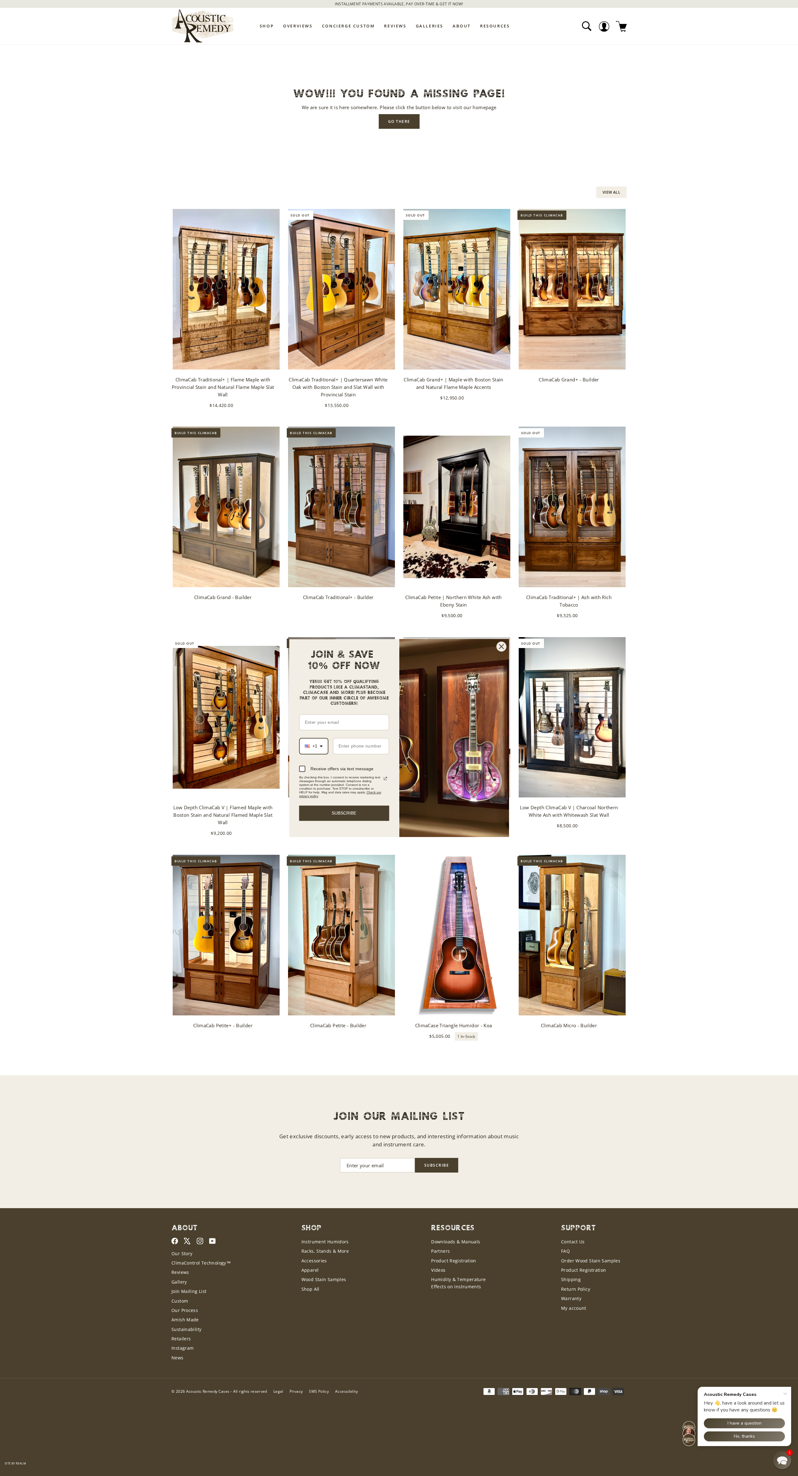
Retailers (181, 1339)
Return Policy (575, 1289)
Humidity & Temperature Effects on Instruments (458, 1282)
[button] (782, 1460)
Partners (440, 1251)
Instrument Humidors (325, 1242)
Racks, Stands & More (325, 1251)
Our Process (184, 1310)
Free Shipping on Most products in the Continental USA (399, 4)
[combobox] (314, 746)
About (462, 26)
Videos (438, 1270)
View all (611, 192)
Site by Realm (15, 1463)
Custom (179, 1301)
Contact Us (573, 1242)
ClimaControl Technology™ (201, 1263)
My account (573, 1308)
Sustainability (186, 1329)
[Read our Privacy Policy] (385, 778)
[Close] (501, 646)
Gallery (179, 1282)
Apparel (310, 1270)
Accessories (314, 1261)
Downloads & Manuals (455, 1242)
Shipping (571, 1279)
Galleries (429, 26)
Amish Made (185, 1320)
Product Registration (453, 1261)
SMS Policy (319, 1391)
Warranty (571, 1298)
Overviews (297, 26)
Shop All (310, 1289)
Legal (278, 1391)
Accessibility (346, 1391)
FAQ (565, 1251)
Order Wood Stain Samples (590, 1261)
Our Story (181, 1253)
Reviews (395, 26)
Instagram (182, 1348)
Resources (495, 26)
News (177, 1358)
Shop (267, 26)
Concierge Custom (348, 26)
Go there (399, 121)
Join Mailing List (188, 1291)
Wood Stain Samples (323, 1279)
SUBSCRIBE (344, 813)
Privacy (296, 1391)
